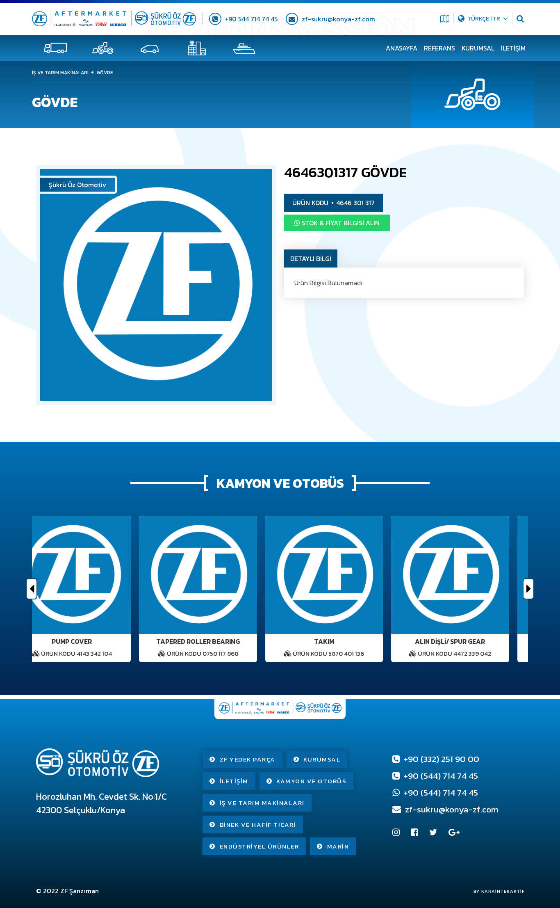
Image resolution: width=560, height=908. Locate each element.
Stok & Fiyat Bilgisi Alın (340, 223)
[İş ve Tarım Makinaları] (102, 48)
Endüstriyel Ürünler (259, 846)
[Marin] (244, 48)
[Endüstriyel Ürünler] (197, 48)
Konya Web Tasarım (495, 891)
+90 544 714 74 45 (250, 19)
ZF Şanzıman (79, 891)
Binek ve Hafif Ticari (258, 824)
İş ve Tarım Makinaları (262, 802)
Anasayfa (401, 48)
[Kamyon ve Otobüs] (55, 48)
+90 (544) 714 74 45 (440, 775)
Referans (439, 48)
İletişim (513, 48)
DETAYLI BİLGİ (310, 258)
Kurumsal (478, 48)
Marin (338, 846)
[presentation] (31, 588)
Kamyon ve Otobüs (311, 781)
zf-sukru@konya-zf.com (337, 19)
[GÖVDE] (156, 285)
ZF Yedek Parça (247, 759)
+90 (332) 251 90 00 (440, 758)
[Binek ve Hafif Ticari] (149, 48)
